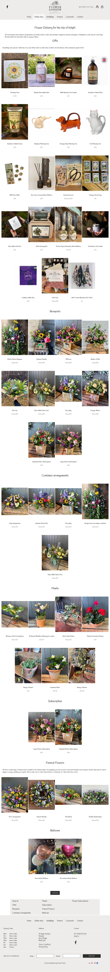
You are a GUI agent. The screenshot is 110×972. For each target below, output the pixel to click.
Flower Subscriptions (80, 901)
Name (32, 956)
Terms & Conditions (45, 944)
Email (58, 956)
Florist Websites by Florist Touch (55, 963)
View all (15, 901)
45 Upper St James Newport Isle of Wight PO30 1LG (44, 937)
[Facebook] (7, 7)
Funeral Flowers (48, 909)
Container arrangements (21, 913)
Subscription (47, 905)
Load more (55, 893)
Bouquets (16, 909)
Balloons (45, 913)
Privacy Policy (43, 947)
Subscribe (92, 956)
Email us (76, 936)
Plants (44, 901)
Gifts (14, 905)
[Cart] (103, 7)
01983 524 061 (87, 7)
